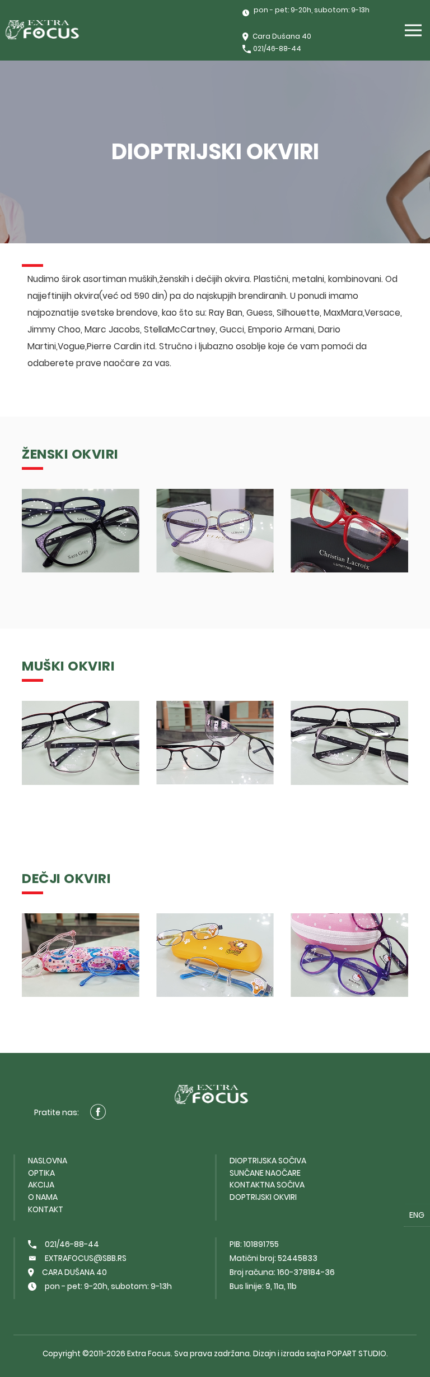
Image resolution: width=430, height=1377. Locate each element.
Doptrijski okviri (263, 1197)
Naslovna (47, 1160)
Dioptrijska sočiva (268, 1160)
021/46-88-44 (277, 48)
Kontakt (45, 1209)
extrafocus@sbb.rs (86, 1258)
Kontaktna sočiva (267, 1184)
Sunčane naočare (265, 1173)
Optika (41, 1173)
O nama (43, 1197)
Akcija (41, 1184)
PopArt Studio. (357, 1353)
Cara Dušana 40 (282, 36)
